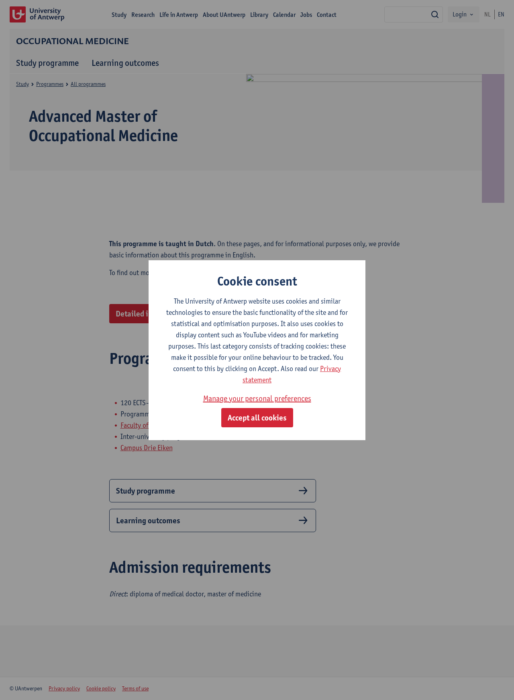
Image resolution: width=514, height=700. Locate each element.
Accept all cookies (257, 417)
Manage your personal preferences (257, 398)
